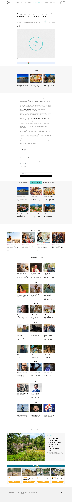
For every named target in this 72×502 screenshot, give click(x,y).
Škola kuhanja (44, 2)
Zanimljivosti (36, 2)
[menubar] (64, 2)
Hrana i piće (16, 2)
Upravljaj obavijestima (61, 495)
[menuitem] (64, 2)
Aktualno (29, 2)
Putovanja (23, 2)
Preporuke (52, 2)
